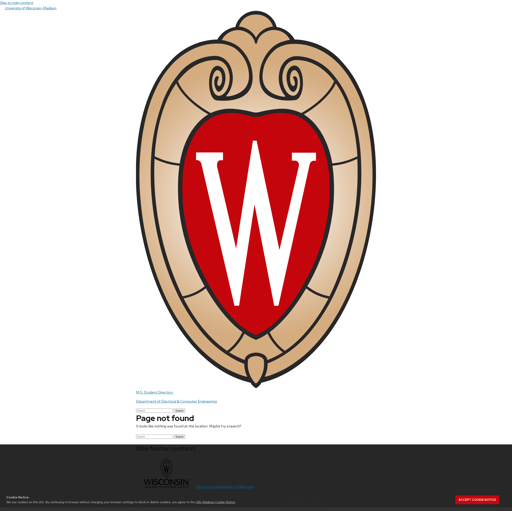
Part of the (224, 486)
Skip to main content (16, 2)
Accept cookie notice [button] (477, 500)
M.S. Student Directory (154, 392)
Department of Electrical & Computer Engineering (176, 401)
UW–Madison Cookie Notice (215, 502)
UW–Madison (30, 8)
